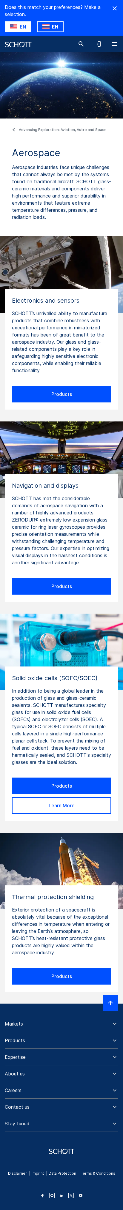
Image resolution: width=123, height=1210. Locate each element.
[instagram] (52, 1195)
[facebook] (42, 1195)
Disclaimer (17, 1173)
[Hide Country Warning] (114, 8)
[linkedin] (61, 1195)
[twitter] (71, 1195)
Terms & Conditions (98, 1173)
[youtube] (80, 1195)
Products (61, 394)
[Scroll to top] (110, 1003)
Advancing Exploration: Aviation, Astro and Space (63, 129)
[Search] (81, 44)
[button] (61, 1023)
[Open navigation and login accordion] (98, 44)
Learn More (62, 805)
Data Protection (62, 1173)
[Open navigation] (114, 44)
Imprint (38, 1173)
